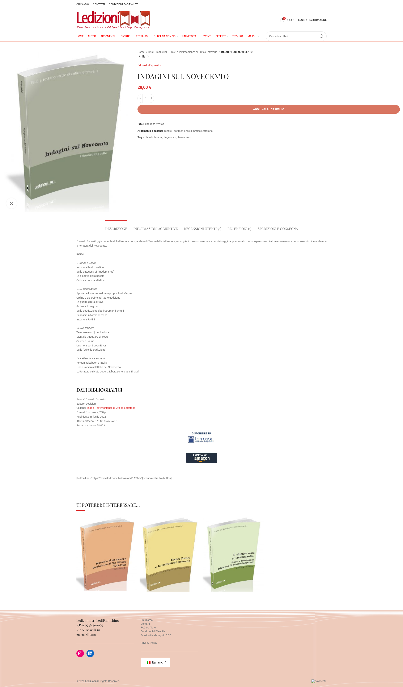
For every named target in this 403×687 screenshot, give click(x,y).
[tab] (116, 226)
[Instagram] (80, 653)
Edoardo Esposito (149, 65)
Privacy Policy (149, 642)
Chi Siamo (147, 620)
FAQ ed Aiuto (148, 627)
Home (141, 52)
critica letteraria (152, 137)
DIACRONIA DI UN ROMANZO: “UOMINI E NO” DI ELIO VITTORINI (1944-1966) (107, 535)
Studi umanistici (157, 52)
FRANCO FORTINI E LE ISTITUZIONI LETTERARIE (170, 538)
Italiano (157, 662)
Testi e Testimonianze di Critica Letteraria (194, 52)
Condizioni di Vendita (153, 631)
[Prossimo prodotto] (148, 56)
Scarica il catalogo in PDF (156, 635)
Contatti (145, 623)
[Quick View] (99, 583)
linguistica (170, 137)
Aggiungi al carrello (268, 109)
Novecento (184, 137)
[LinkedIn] (90, 653)
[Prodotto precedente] (139, 56)
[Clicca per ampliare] (11, 203)
